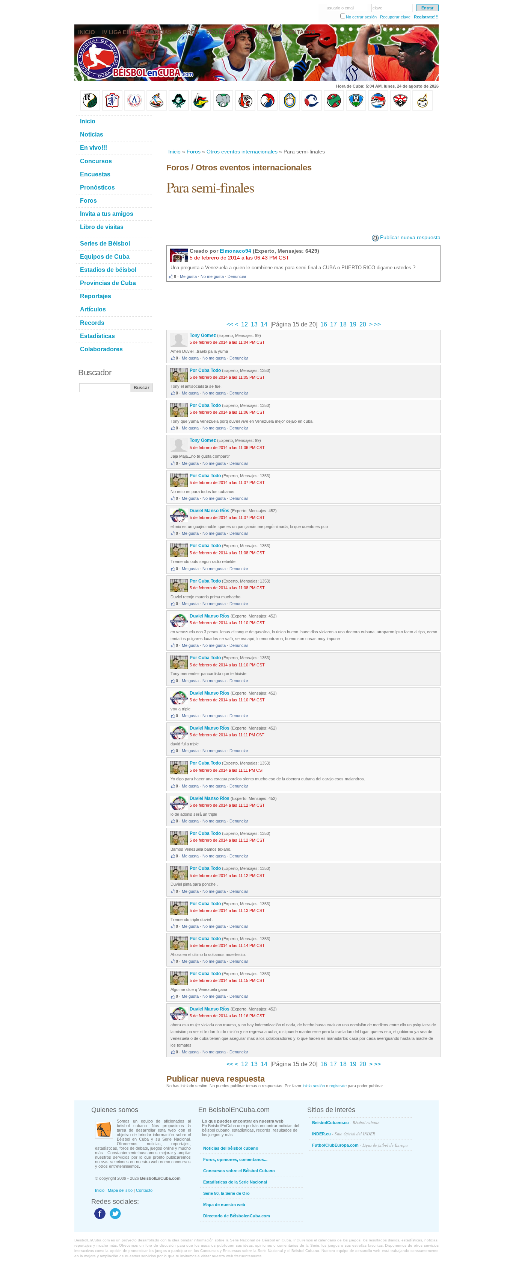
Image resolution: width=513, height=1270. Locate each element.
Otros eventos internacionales (242, 152)
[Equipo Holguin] (356, 109)
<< (230, 324)
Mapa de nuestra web (224, 1204)
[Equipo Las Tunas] (334, 109)
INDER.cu (343, 1133)
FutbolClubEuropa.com (360, 1145)
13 (254, 324)
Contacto (144, 1190)
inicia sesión (314, 1085)
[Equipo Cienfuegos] (223, 109)
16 (323, 324)
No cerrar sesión (361, 17)
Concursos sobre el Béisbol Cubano (239, 1170)
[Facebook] (99, 1219)
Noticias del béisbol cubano (230, 1148)
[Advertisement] (303, 129)
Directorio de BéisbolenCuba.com (236, 1216)
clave (377, 8)
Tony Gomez (203, 335)
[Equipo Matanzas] (201, 109)
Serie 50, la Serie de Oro (226, 1193)
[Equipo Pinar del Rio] (90, 109)
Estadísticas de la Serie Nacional (235, 1182)
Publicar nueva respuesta (410, 237)
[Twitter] (114, 1219)
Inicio (174, 152)
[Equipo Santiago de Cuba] (400, 109)
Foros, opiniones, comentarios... (235, 1159)
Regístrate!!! (426, 17)
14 (264, 324)
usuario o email (340, 8)
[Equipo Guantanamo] (422, 109)
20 (362, 324)
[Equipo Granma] (378, 109)
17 (333, 324)
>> (377, 324)
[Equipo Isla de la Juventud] (179, 109)
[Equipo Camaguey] (312, 109)
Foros (194, 152)
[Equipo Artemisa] (134, 109)
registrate (338, 1085)
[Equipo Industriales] (112, 109)
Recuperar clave (395, 17)
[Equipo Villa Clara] (245, 109)
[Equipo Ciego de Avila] (289, 109)
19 (353, 324)
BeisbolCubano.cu (346, 1122)
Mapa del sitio (120, 1190)
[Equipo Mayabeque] (156, 109)
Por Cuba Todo (205, 370)
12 (244, 324)
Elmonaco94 (235, 251)
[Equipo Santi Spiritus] (267, 109)
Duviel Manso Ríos (209, 510)
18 (343, 324)
